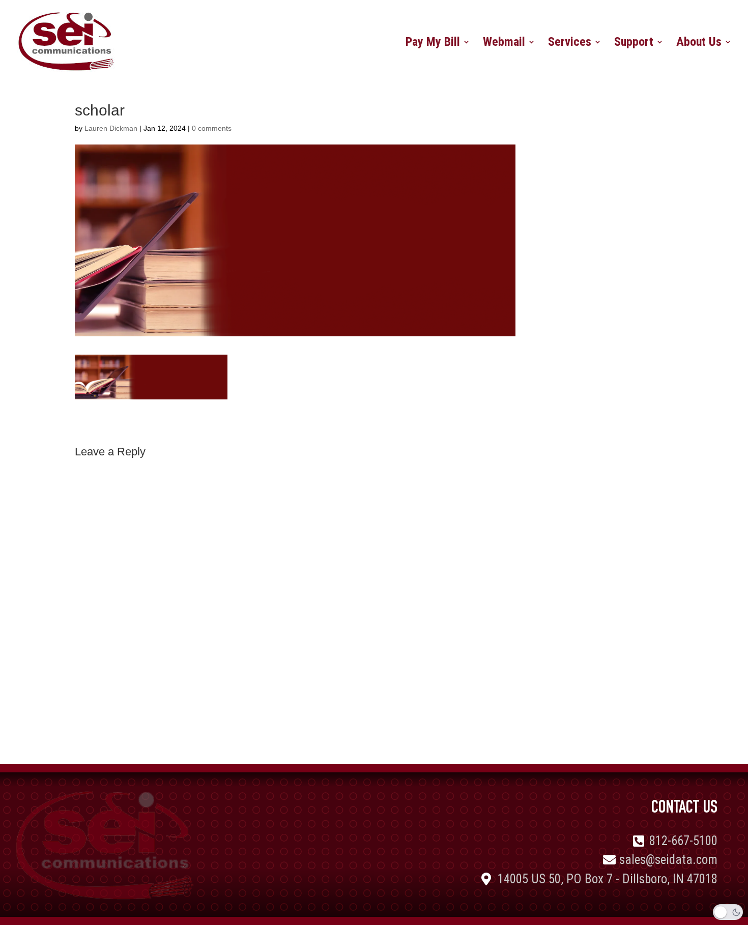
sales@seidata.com (668, 859)
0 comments (212, 128)
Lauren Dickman (110, 128)
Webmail (504, 43)
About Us (699, 43)
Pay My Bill (433, 43)
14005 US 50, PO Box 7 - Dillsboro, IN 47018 (607, 879)
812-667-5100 (683, 840)
